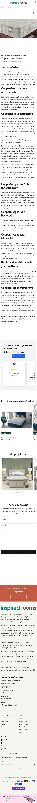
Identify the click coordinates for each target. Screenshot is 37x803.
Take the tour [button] (18, 597)
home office (9, 659)
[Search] (31, 3)
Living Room (4, 721)
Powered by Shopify (29, 777)
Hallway (3, 724)
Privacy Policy (23, 729)
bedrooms (27, 656)
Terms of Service (23, 727)
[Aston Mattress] (16, 419)
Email (2, 761)
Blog (20, 732)
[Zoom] (33, 13)
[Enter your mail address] (34, 764)
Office (2, 727)
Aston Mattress (6, 439)
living (5, 664)
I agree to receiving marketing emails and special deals (16, 769)
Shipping (9, 61)
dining (14, 656)
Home (2, 7)
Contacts (21, 719)
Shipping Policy (23, 724)
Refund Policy (23, 721)
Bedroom (3, 719)
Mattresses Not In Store (23, 400)
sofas (7, 656)
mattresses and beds (17, 630)
